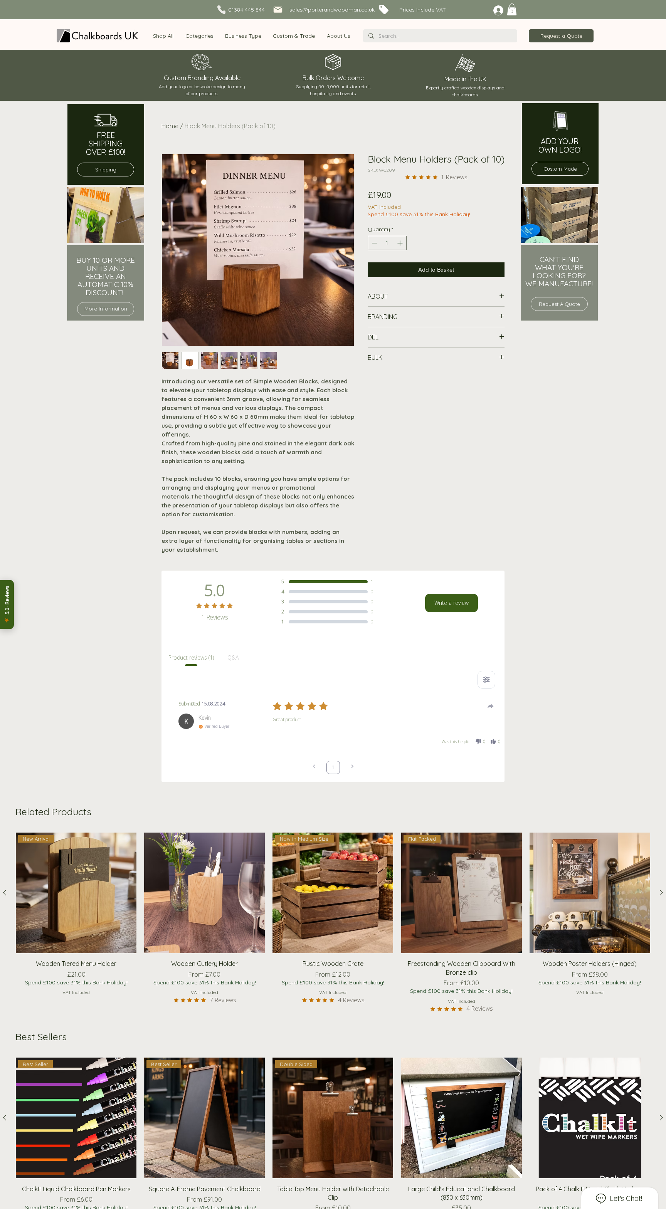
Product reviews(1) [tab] (191, 657)
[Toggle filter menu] (486, 679)
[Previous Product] (4, 892)
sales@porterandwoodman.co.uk (332, 9)
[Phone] (221, 9)
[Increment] (400, 243)
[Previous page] (314, 767)
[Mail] (278, 10)
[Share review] (490, 706)
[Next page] (352, 767)
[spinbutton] (387, 243)
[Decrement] (373, 243)
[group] (333, 924)
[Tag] (384, 10)
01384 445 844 (246, 9)
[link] (512, 9)
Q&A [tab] (233, 657)
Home (169, 126)
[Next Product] (661, 892)
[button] (199, 36)
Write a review (451, 602)
